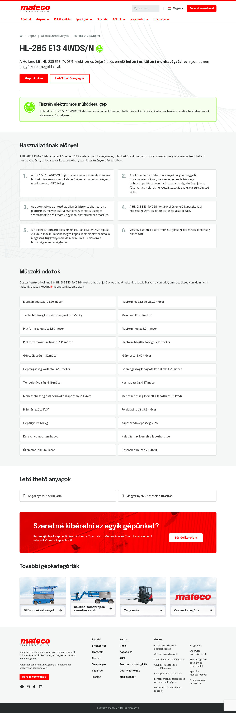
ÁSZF (122, 658)
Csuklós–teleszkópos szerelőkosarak (165, 666)
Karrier (124, 640)
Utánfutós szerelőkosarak (198, 652)
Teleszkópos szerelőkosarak (169, 659)
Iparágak (82, 19)
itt (52, 286)
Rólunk (117, 19)
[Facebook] (22, 686)
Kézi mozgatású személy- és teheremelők (198, 663)
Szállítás (97, 671)
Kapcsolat (138, 19)
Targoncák (195, 645)
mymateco (161, 19)
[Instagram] (28, 686)
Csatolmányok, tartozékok (197, 681)
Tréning (96, 677)
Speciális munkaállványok (198, 673)
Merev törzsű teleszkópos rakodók (168, 689)
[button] (201, 8)
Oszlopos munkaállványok (168, 673)
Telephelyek (99, 664)
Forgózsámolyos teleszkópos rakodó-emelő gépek (169, 680)
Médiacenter (127, 677)
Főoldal (26, 19)
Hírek (123, 646)
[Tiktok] (34, 686)
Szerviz (102, 19)
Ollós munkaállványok (55, 36)
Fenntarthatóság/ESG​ (132, 664)
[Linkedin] (40, 686)
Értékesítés (62, 19)
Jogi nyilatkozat (130, 671)
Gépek (40, 19)
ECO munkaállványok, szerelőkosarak (165, 647)
